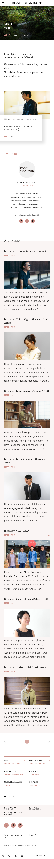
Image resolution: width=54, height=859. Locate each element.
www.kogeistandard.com (26, 215)
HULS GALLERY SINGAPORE (35, 808)
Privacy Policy (34, 835)
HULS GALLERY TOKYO (10, 808)
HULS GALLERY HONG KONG (13, 813)
